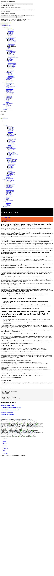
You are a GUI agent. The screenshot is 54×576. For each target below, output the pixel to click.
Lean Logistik (11, 67)
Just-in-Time (11, 32)
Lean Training (9, 60)
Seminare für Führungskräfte (7, 414)
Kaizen (9, 53)
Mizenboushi (11, 45)
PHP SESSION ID (6, 11)
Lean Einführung (12, 40)
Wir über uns (5, 104)
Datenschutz (3, 22)
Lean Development (12, 64)
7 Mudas (10, 42)
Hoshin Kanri (11, 48)
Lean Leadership (11, 66)
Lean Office (10, 71)
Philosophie (10, 39)
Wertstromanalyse (12, 55)
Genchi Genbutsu (12, 143)
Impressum (8, 22)
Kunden (7, 106)
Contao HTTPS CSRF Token (8, 5)
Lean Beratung (9, 28)
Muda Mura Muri (12, 41)
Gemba (9, 47)
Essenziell (4, 4)
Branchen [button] (5, 179)
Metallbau (8, 99)
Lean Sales (10, 68)
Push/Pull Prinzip (12, 37)
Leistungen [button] (5, 124)
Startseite (5, 438)
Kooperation (8, 108)
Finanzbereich (9, 90)
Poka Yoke (10, 34)
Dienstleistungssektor (10, 86)
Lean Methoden (9, 50)
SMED (9, 35)
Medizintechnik (9, 98)
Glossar (4, 441)
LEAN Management (10, 38)
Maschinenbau (9, 97)
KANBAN (10, 33)
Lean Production (9, 103)
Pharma (7, 102)
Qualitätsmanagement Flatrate (7, 405)
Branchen (5, 82)
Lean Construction (12, 63)
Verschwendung (11, 44)
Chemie (7, 85)
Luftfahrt (7, 100)
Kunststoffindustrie (10, 93)
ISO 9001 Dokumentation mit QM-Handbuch (11, 407)
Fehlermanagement (12, 51)
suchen (2, 114)
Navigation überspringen (6, 25)
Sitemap (5, 445)
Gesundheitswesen (10, 92)
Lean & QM (11, 29)
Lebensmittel (8, 95)
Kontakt (5, 109)
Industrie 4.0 (8, 91)
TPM (9, 58)
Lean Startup (11, 70)
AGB (4, 450)
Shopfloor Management (13, 57)
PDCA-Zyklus (11, 54)
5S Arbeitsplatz (11, 52)
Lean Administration (12, 61)
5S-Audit (10, 73)
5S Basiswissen (11, 74)
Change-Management (10, 77)
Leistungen (5, 27)
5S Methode (8, 72)
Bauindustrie (8, 84)
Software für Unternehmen (7, 412)
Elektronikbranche (9, 89)
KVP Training (9, 78)
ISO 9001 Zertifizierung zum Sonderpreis (10, 409)
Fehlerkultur (11, 31)
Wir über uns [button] (5, 201)
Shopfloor (8, 79)
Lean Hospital (11, 65)
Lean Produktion (9, 87)
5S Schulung (11, 76)
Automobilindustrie (10, 83)
